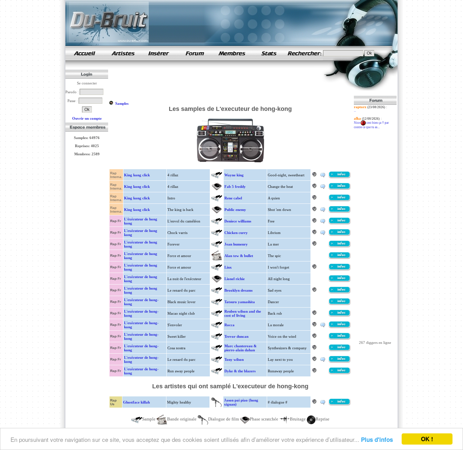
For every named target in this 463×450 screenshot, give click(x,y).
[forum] (195, 59)
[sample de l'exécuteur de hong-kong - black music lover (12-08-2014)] (339, 304)
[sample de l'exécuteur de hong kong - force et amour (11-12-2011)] (339, 269)
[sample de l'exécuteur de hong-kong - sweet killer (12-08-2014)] (339, 338)
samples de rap (84, 53)
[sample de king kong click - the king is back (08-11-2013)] (339, 212)
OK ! (427, 439)
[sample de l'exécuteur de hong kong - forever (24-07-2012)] (339, 246)
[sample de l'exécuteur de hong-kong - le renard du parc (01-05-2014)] (339, 361)
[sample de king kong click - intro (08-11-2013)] (339, 200)
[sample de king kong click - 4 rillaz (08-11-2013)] (339, 177)
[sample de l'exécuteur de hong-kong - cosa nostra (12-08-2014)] (339, 350)
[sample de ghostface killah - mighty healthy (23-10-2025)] (339, 404)
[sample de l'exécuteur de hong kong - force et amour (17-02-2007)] (339, 258)
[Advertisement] (232, 80)
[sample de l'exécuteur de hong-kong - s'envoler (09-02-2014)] (339, 327)
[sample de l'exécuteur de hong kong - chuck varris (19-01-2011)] (339, 235)
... (355, 110)
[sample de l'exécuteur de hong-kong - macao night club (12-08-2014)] (339, 315)
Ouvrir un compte (87, 118)
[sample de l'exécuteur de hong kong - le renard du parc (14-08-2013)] (339, 292)
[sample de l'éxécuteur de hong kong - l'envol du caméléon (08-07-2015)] (339, 223)
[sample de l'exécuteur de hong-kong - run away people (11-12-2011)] (339, 373)
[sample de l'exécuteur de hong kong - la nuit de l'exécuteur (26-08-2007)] (339, 281)
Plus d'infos (377, 439)
